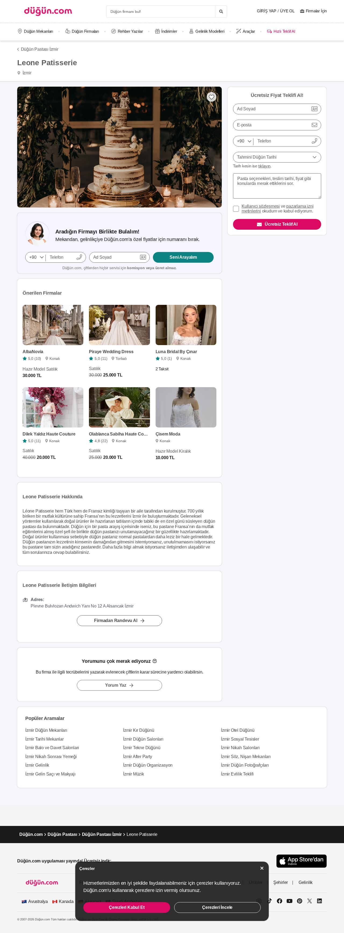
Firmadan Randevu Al (115, 621)
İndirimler (169, 31)
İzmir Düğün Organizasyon (148, 765)
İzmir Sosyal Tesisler (240, 739)
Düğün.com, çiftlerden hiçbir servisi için (119, 268)
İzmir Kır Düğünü (138, 730)
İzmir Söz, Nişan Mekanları (246, 756)
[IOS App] (301, 861)
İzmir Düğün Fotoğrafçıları (245, 765)
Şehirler (280, 882)
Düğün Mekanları (38, 31)
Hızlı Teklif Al (284, 31)
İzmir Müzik (133, 774)
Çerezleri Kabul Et (126, 907)
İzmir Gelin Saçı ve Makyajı (50, 774)
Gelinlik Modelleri (209, 31)
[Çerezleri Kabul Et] (262, 868)
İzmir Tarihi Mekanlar (44, 739)
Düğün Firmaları (85, 31)
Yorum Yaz (115, 685)
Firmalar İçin (316, 11)
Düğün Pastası (62, 834)
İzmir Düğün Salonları (143, 739)
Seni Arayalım (183, 257)
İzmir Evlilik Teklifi (237, 774)
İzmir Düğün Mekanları (46, 730)
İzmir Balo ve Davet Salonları (52, 747)
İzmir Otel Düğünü (238, 730)
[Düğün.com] (48, 11)
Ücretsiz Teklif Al (281, 224)
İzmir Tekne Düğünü (141, 747)
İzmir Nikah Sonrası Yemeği (51, 756)
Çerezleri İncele (217, 907)
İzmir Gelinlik (37, 765)
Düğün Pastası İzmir (39, 49)
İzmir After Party (137, 756)
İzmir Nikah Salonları (240, 747)
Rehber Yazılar (130, 31)
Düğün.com (31, 834)
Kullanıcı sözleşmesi (261, 206)
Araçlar (249, 31)
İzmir (26, 73)
